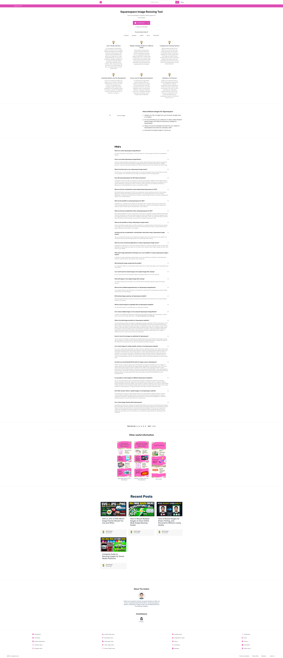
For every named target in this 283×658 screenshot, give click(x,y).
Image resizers (247, 648)
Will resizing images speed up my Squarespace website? (130, 296)
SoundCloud (177, 644)
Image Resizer (37, 634)
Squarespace (247, 634)
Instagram (134, 35)
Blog (182, 2)
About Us (272, 656)
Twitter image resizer (109, 644)
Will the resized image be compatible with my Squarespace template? (134, 304)
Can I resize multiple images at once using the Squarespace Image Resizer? (136, 311)
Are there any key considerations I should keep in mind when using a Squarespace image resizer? (140, 233)
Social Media (156, 35)
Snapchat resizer (178, 634)
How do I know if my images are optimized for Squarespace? (132, 336)
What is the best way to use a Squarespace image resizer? (131, 169)
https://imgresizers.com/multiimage (145, 316)
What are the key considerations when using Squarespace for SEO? (134, 211)
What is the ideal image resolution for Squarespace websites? (132, 320)
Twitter (148, 35)
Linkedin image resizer (109, 634)
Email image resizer (108, 637)
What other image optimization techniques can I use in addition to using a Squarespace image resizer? (141, 253)
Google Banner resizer (179, 637)
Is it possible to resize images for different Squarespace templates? (133, 378)
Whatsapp (176, 648)
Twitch (245, 637)
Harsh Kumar (109, 531)
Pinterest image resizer (109, 648)
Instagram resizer (38, 648)
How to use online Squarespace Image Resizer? (128, 159)
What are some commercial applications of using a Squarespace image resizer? (137, 242)
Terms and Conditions (244, 656)
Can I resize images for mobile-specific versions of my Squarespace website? (136, 346)
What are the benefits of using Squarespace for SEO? (130, 201)
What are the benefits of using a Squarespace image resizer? (132, 222)
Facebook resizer (38, 644)
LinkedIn (141, 35)
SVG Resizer (37, 637)
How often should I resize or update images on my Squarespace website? (135, 391)
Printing (246, 641)
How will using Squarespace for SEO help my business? (130, 178)
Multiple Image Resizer (39, 641)
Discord (176, 641)
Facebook (126, 35)
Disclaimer (263, 656)
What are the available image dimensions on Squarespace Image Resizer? (135, 287)
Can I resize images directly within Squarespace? (128, 402)
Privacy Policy (255, 656)
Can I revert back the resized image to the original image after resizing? (135, 271)
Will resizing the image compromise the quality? (128, 263)
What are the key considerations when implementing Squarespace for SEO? (136, 189)
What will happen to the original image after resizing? (130, 279)
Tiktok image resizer (109, 641)
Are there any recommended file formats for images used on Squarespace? (136, 362)
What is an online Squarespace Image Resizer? (128, 150)
